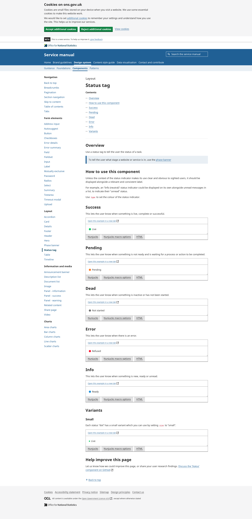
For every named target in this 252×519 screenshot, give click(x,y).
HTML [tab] (140, 237)
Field (46, 152)
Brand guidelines (62, 62)
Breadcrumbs (51, 87)
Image (47, 286)
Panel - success (52, 295)
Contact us (138, 492)
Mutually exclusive (54, 171)
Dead (92, 117)
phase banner (163, 159)
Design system (82, 62)
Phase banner (51, 245)
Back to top (50, 82)
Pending (93, 112)
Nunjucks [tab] (94, 237)
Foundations (63, 68)
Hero (46, 240)
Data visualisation (126, 62)
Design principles (120, 492)
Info (91, 126)
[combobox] (187, 54)
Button (48, 133)
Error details (51, 142)
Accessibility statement (67, 492)
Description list (52, 276)
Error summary (52, 147)
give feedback (96, 39)
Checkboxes (50, 138)
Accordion (49, 216)
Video (47, 314)
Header (48, 235)
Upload (48, 204)
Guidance (49, 68)
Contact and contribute (151, 62)
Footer (47, 231)
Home (47, 62)
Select (47, 185)
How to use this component (104, 102)
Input (47, 161)
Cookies (48, 492)
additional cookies (77, 18)
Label (47, 166)
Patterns (94, 68)
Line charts (50, 341)
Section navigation (54, 97)
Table (47, 254)
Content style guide (104, 62)
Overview (94, 98)
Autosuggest (51, 128)
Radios (48, 180)
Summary (49, 190)
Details (48, 226)
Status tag (50, 250)
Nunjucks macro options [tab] (118, 237)
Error (91, 121)
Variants (93, 131)
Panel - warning (52, 300)
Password (49, 175)
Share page (50, 309)
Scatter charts (51, 346)
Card (46, 221)
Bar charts (49, 332)
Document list (52, 281)
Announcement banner (57, 272)
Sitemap (104, 492)
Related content (52, 305)
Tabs (46, 111)
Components (80, 68)
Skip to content (52, 101)
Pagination (50, 92)
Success (93, 107)
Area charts (50, 327)
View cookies (122, 28)
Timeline (49, 259)
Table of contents (53, 106)
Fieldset (48, 157)
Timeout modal (52, 199)
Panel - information (54, 291)
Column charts (52, 336)
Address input (51, 123)
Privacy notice (90, 492)
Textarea (49, 194)
